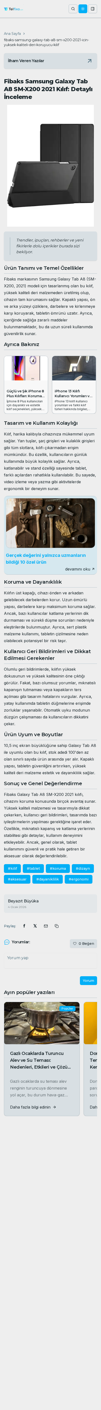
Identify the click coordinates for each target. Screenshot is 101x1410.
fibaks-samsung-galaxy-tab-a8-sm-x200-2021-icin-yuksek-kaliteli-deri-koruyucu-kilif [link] (46, 42)
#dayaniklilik (47, 879)
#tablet (33, 868)
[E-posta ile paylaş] (45, 926)
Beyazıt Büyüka (23, 901)
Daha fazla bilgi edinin (30, 1107)
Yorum (88, 980)
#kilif (12, 868)
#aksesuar (17, 879)
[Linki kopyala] (56, 926)
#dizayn (83, 868)
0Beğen (86, 943)
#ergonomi (78, 879)
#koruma (58, 868)
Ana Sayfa (12, 33)
